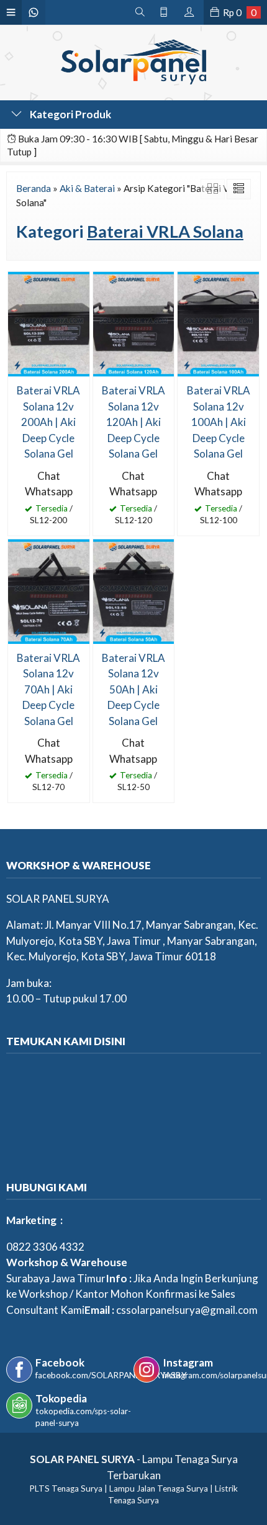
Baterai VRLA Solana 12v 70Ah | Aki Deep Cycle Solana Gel (48, 689)
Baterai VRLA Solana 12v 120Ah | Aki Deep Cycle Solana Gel (133, 422)
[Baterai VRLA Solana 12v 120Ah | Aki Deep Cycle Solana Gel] (133, 322)
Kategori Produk (69, 114)
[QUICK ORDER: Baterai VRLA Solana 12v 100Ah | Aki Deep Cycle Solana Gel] (187, 364)
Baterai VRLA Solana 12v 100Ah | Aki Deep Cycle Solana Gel (218, 422)
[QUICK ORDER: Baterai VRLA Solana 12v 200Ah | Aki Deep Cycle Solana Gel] (17, 364)
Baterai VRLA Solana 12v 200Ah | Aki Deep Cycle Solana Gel (48, 422)
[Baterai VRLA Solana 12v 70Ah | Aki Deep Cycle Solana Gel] (48, 590)
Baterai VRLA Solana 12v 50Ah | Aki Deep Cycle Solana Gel (133, 689)
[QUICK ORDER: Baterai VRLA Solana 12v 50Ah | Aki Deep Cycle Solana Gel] (102, 632)
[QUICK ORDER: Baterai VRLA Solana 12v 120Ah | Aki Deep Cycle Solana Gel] (102, 364)
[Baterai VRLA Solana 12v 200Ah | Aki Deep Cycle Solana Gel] (48, 322)
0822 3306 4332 (45, 1246)
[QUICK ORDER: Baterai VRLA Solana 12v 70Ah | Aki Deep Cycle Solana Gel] (17, 632)
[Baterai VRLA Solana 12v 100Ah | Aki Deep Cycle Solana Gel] (218, 322)
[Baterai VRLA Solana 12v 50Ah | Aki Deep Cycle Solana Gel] (133, 590)
